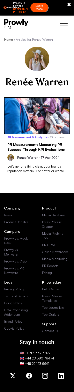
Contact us (50, 331)
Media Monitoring (54, 259)
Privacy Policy (14, 289)
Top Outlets (50, 314)
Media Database (53, 215)
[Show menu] (64, 23)
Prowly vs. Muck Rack (16, 240)
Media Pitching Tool (52, 235)
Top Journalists (53, 307)
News (8, 215)
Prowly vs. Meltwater (11, 252)
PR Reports (50, 266)
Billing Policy (13, 303)
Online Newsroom (55, 252)
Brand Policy (13, 321)
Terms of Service (16, 296)
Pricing (47, 273)
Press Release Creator (52, 224)
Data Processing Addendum (16, 312)
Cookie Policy (14, 328)
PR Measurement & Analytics (27, 137)
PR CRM (48, 245)
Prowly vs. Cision (16, 261)
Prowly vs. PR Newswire (14, 270)
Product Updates (16, 222)
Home (8, 39)
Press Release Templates (52, 298)
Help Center (50, 289)
